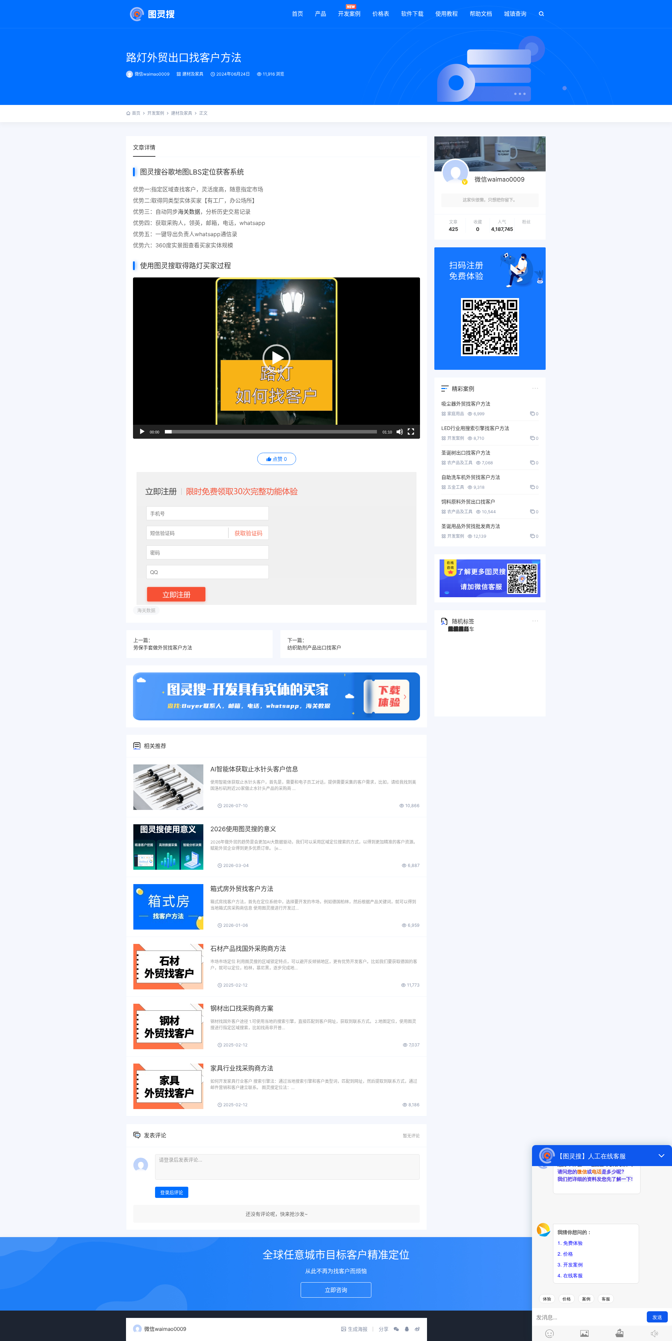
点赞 (280, 459)
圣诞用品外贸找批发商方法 (470, 526)
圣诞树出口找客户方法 (465, 453)
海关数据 (189, 211)
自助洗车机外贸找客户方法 (470, 477)
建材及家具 (192, 74)
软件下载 (412, 13)
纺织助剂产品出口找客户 (314, 647)
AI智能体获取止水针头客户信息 (254, 769)
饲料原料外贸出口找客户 (468, 501)
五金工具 (455, 487)
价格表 (380, 13)
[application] (276, 358)
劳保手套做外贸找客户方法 (162, 647)
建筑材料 (458, 629)
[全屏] (410, 431)
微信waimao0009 (152, 74)
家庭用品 (455, 413)
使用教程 (446, 13)
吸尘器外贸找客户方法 (465, 404)
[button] (276, 358)
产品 (320, 13)
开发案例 (349, 13)
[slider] (271, 431)
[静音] (399, 431)
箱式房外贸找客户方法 (241, 888)
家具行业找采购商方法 (241, 1068)
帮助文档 (481, 13)
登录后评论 (171, 1192)
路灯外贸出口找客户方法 (183, 57)
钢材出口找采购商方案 (241, 1008)
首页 (297, 13)
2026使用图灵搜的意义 (243, 829)
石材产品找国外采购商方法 (248, 948)
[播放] (142, 431)
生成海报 (357, 1329)
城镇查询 (515, 13)
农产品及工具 (459, 462)
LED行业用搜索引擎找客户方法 (475, 428)
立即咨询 (336, 1289)
